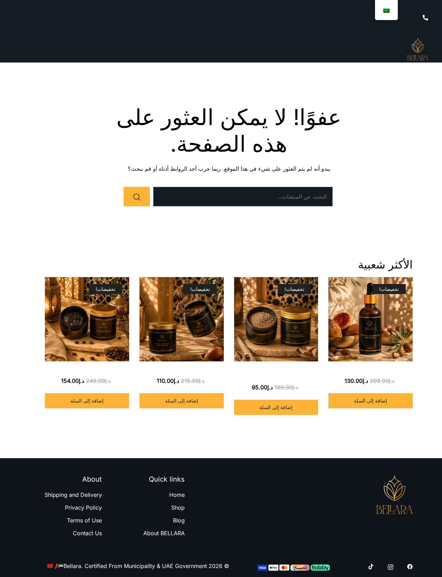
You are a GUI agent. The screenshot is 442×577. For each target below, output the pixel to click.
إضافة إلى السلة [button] (370, 401)
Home (177, 494)
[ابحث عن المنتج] (137, 196)
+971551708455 (399, 16)
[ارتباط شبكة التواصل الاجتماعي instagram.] (390, 565)
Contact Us (87, 533)
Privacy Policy (83, 507)
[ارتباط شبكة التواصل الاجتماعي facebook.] (410, 565)
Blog (179, 520)
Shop (178, 507)
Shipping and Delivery (73, 494)
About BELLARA (164, 533)
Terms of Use (84, 520)
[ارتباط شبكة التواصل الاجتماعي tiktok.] (371, 565)
